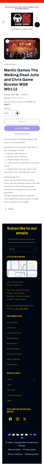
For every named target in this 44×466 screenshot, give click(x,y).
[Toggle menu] (34, 379)
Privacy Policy (12, 322)
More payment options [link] (22, 133)
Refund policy (12, 364)
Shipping (7, 98)
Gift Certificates (13, 349)
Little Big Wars (20, 443)
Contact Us (11, 328)
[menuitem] (22, 379)
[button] (3, 22)
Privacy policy (29, 450)
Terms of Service (13, 359)
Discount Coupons (14, 354)
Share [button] (11, 209)
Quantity (7, 108)
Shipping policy (32, 454)
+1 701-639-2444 (20, 309)
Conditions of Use (14, 333)
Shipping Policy (13, 338)
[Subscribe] (34, 249)
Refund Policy (12, 343)
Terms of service (15, 454)
